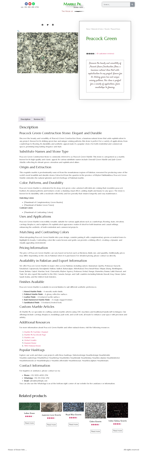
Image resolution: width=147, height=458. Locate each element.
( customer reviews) (105, 53)
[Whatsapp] (33, 3)
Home (88, 29)
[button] (42, 24)
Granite (107, 29)
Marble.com (29, 337)
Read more (29, 423)
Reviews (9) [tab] (38, 119)
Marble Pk (72, 4)
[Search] (132, 4)
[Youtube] (29, 3)
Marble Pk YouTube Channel (36, 332)
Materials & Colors (97, 29)
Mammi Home (30, 343)
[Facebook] (26, 3)
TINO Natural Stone (32, 346)
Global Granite (30, 340)
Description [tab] (25, 119)
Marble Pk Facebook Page (35, 335)
